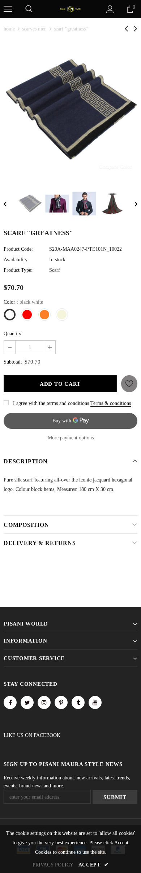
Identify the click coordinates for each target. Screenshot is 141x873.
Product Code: (18, 249)
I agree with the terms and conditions (51, 403)
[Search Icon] (29, 9)
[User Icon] (110, 9)
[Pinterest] (61, 702)
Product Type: (18, 270)
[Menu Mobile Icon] (8, 9)
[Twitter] (27, 702)
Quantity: (13, 333)
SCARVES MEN (34, 29)
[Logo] (70, 8)
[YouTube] (95, 702)
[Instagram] (44, 702)
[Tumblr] (78, 702)
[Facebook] (10, 702)
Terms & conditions (110, 403)
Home (9, 29)
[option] (70, 110)
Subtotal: (13, 362)
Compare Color (115, 166)
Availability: (16, 259)
